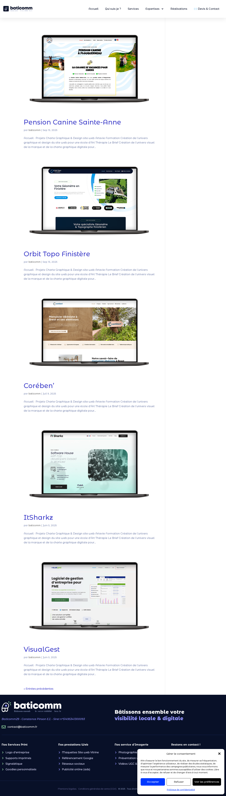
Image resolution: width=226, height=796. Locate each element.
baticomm (34, 130)
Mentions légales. (67, 789)
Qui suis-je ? (113, 8)
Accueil (93, 8)
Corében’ (39, 386)
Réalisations (178, 8)
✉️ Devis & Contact (206, 8)
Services (133, 8)
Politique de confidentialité (181, 789)
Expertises (152, 8)
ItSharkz (38, 517)
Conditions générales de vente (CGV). (97, 789)
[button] (219, 753)
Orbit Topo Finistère (57, 254)
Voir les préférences (206, 781)
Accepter (153, 781)
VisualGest (42, 649)
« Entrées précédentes (38, 688)
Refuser (179, 781)
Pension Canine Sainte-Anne (72, 122)
